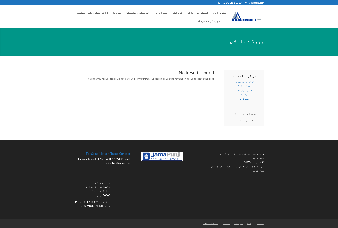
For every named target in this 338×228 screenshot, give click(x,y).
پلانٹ (250, 223)
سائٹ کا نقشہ (210, 223)
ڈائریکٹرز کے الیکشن (92, 12)
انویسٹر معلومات (209, 21)
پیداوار (161, 12)
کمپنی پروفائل (198, 12)
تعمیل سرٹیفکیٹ (244, 90)
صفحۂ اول (219, 12)
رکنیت (244, 94)
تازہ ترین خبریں (244, 81)
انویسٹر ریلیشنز (138, 12)
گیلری (226, 223)
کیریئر (238, 223)
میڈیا (116, 12)
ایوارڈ (244, 98)
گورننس (177, 12)
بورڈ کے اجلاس (244, 85)
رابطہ (260, 223)
